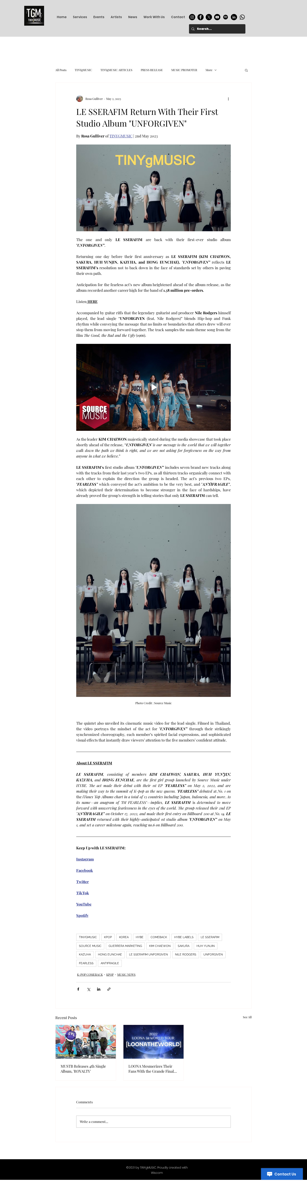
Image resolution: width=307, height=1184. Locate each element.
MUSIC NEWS (126, 975)
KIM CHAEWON (160, 946)
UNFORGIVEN (213, 954)
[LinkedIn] (234, 17)
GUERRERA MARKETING (125, 946)
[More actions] (228, 98)
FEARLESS (86, 963)
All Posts (60, 70)
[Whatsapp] (242, 17)
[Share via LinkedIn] (99, 989)
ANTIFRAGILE (110, 963)
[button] (246, 70)
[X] (209, 17)
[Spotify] (225, 17)
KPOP (108, 937)
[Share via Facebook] (78, 989)
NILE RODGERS (185, 954)
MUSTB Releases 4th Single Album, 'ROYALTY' (83, 1069)
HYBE (139, 937)
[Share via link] (109, 989)
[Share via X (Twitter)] (88, 989)
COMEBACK (159, 937)
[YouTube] (217, 17)
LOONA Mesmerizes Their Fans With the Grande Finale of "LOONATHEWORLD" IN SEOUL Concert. (152, 1069)
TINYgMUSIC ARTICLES (116, 70)
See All (247, 1017)
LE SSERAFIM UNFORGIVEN (148, 954)
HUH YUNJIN (206, 946)
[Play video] (153, 387)
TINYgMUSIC (83, 70)
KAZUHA (85, 954)
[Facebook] (200, 17)
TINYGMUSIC (88, 937)
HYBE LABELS (184, 937)
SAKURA (183, 946)
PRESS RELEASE (152, 70)
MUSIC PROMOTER (184, 70)
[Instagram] (192, 17)
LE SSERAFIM (210, 937)
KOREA (124, 937)
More (209, 70)
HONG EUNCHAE (110, 954)
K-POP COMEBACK (90, 975)
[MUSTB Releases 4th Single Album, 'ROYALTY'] (86, 1042)
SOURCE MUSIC (90, 946)
